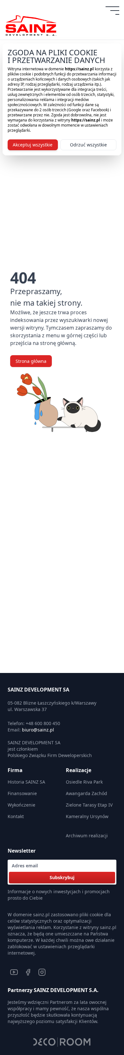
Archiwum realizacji (87, 835)
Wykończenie (21, 805)
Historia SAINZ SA (26, 782)
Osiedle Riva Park (84, 782)
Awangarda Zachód (86, 793)
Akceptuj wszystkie (32, 145)
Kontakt (16, 816)
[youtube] (14, 972)
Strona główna (31, 361)
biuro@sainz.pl (38, 730)
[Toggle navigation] (113, 11)
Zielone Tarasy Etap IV (89, 805)
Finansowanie (22, 793)
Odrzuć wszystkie (88, 145)
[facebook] (28, 972)
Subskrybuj (62, 877)
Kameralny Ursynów (87, 816)
